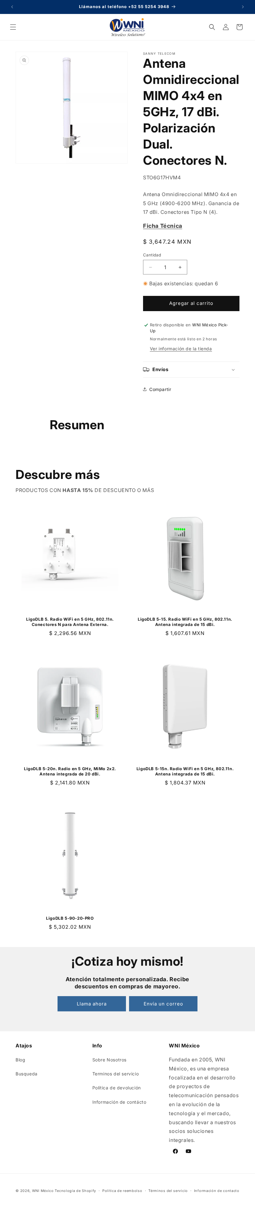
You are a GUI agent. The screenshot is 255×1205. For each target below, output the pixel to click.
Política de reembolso (122, 1191)
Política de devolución (116, 1087)
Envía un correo (163, 1004)
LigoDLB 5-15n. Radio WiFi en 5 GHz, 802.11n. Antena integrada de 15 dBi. (185, 771)
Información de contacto (216, 1191)
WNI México (43, 1191)
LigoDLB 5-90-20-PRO (70, 918)
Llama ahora (92, 1004)
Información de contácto (119, 1102)
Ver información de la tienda (181, 348)
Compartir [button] (160, 389)
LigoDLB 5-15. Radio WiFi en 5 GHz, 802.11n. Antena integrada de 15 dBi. (185, 622)
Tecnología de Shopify (75, 1191)
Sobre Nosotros (109, 1059)
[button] (13, 27)
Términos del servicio (168, 1191)
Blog (20, 1059)
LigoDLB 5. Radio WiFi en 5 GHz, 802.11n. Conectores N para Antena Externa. (70, 622)
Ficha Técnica (162, 226)
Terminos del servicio (115, 1073)
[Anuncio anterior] (12, 7)
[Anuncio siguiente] (243, 7)
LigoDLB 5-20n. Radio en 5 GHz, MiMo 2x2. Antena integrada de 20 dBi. (70, 771)
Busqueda (27, 1073)
